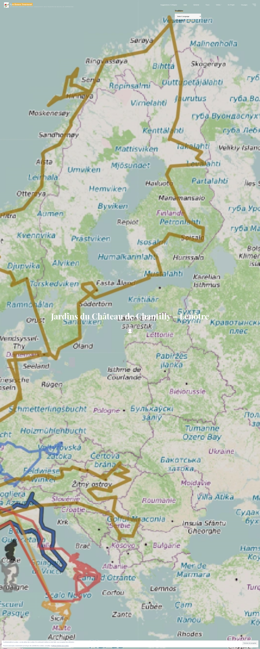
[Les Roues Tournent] (6, 5)
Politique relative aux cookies (60, 645)
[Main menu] (254, 5)
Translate (191, 21)
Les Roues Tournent (21, 4)
